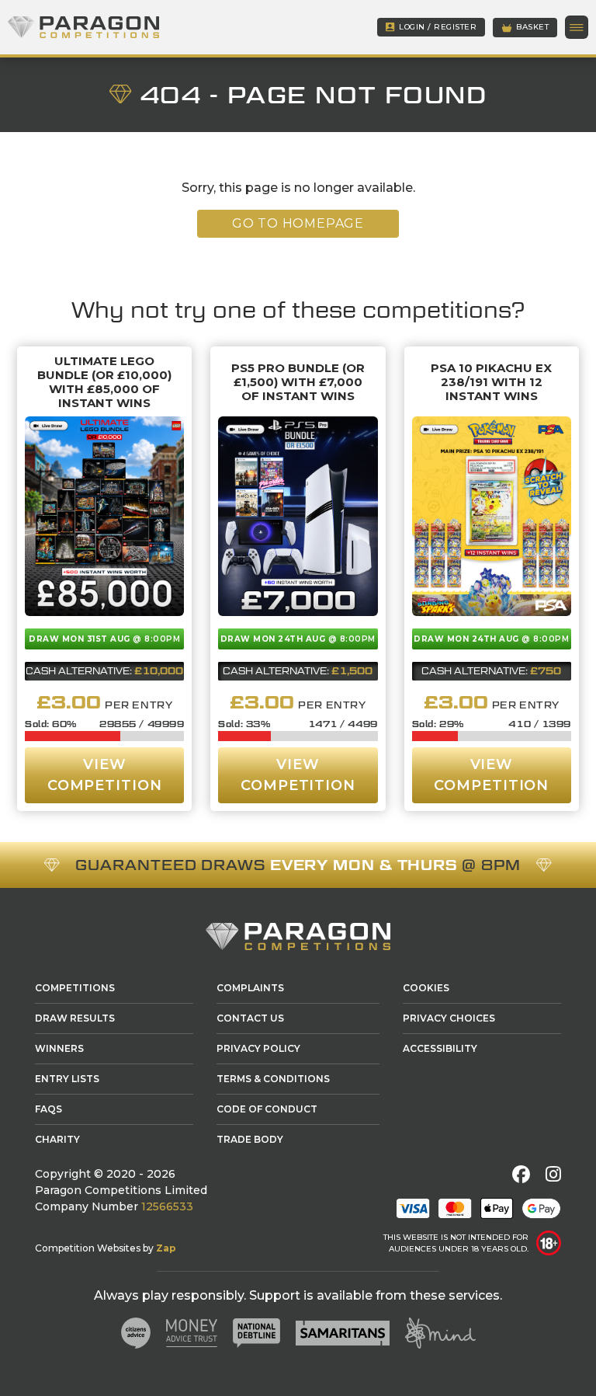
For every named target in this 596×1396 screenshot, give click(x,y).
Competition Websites (87, 1248)
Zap (166, 1248)
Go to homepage (298, 223)
